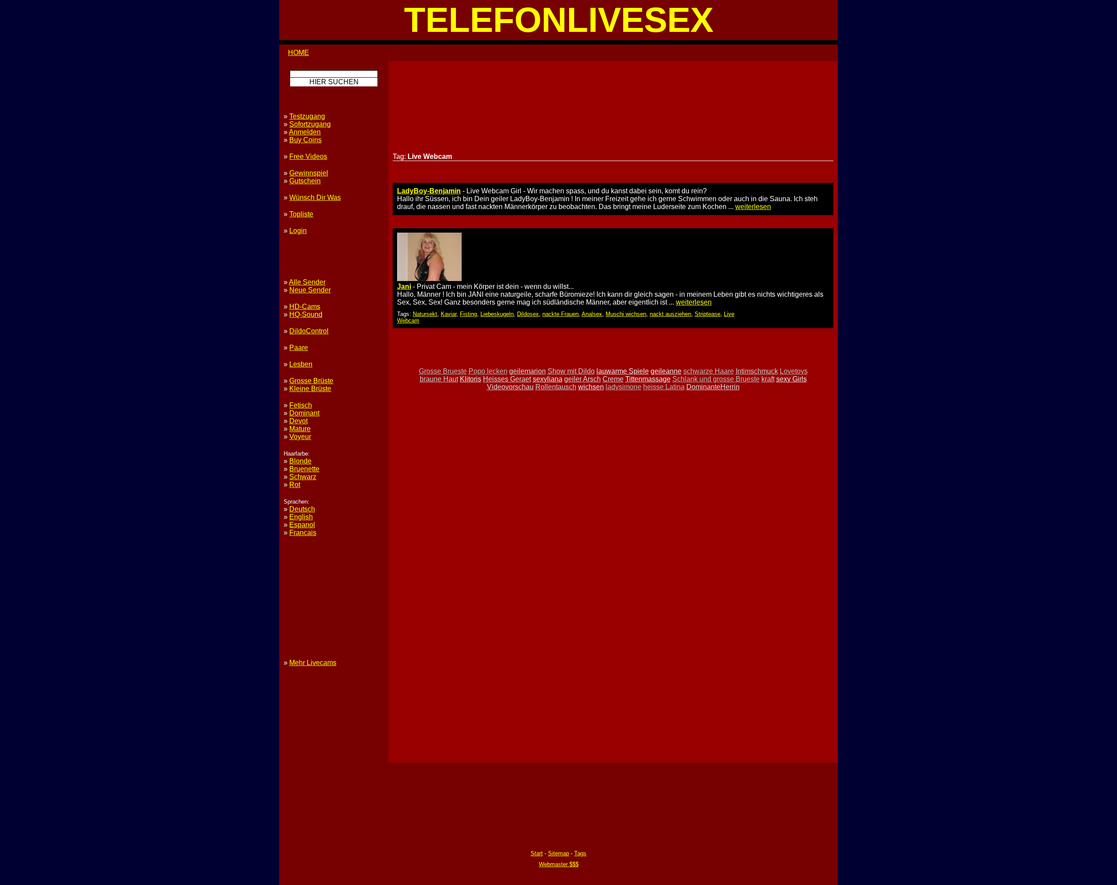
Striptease (707, 314)
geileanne (666, 371)
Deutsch (302, 509)
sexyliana (547, 379)
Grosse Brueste (443, 371)
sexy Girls (791, 379)
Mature (300, 428)
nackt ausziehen (670, 314)
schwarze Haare (708, 371)
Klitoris (470, 379)
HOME (298, 52)
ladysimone (623, 387)
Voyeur (300, 436)
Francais (302, 532)
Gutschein (305, 181)
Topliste (301, 214)
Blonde (300, 461)
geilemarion (527, 371)
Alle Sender (307, 282)
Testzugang (307, 116)
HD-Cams (304, 306)
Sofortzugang (310, 124)
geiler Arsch (582, 379)
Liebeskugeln (497, 314)
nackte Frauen (560, 314)
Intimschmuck (757, 371)
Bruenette (304, 469)
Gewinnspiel (308, 173)
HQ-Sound (305, 314)
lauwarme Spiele (622, 371)
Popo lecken (488, 371)
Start (537, 853)
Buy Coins (305, 140)
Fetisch (300, 405)
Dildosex (528, 314)
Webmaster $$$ (559, 864)
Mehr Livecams (312, 662)
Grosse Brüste (311, 380)
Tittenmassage (648, 379)
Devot (298, 421)
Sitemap (558, 853)
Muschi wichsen (626, 314)
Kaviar (448, 314)
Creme (613, 379)
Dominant (304, 413)
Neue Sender (310, 290)
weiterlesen (753, 206)
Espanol (302, 524)
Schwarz (302, 476)
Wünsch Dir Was (315, 197)
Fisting (468, 314)
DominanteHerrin (713, 387)
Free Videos (308, 156)
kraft (767, 379)
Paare (298, 347)
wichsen (591, 387)
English (301, 517)
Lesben (300, 364)
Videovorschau (510, 387)
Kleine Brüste (310, 388)
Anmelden (305, 132)
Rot (294, 484)
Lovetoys (794, 371)
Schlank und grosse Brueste (716, 379)
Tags (580, 853)
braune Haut (439, 379)
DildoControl (309, 331)
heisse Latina (664, 387)
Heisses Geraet (507, 379)
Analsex (592, 314)
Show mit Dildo (571, 371)
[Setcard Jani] (429, 278)
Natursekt (425, 314)
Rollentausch (555, 387)
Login (298, 230)
